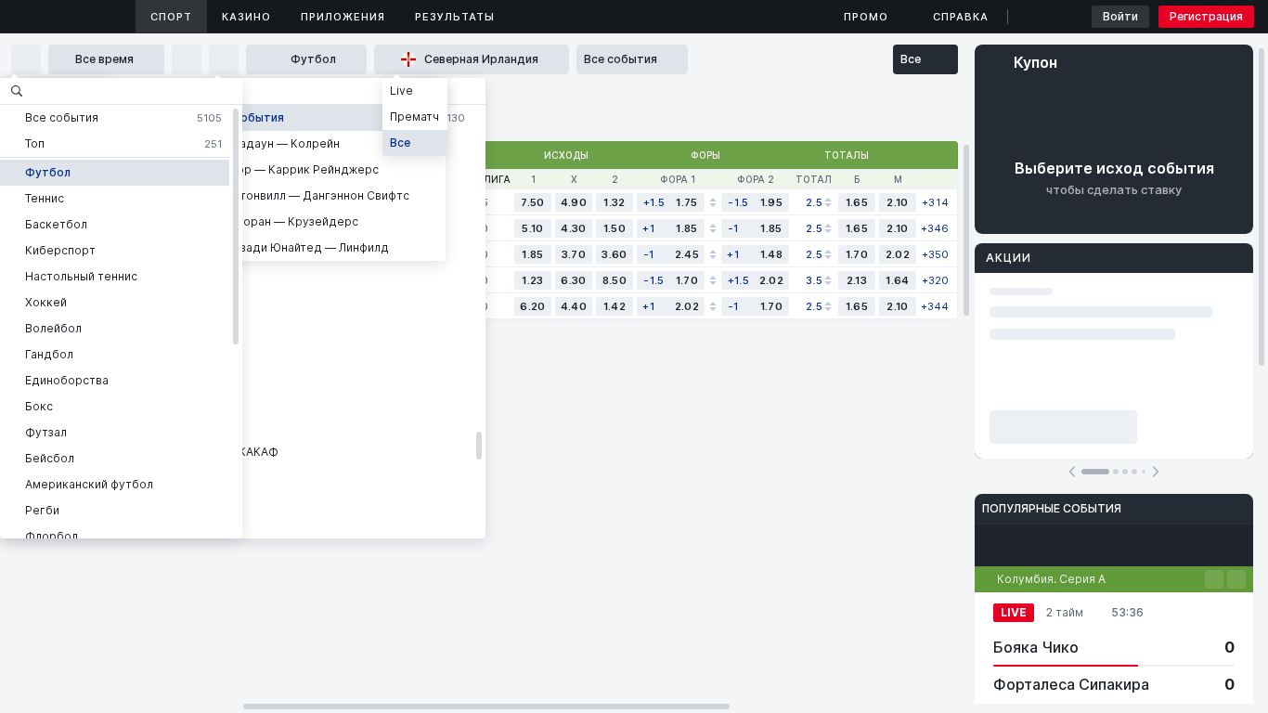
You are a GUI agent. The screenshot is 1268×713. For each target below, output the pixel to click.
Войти (1120, 16)
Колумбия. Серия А (1051, 579)
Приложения (343, 16)
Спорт (171, 16)
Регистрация (1206, 16)
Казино (246, 16)
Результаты (455, 16)
